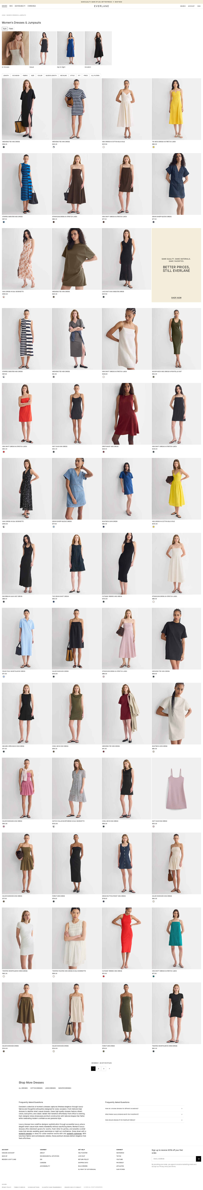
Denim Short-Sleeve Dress (161, 217)
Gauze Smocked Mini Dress (12, 821)
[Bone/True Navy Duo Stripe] (3, 376)
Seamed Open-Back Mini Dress (13, 746)
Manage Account (8, 1153)
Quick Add (25, 136)
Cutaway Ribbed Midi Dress (112, 596)
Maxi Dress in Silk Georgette (13, 291)
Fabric (11, 29)
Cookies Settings (33, 1187)
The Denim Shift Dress (60, 596)
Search (183, 6)
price (86, 75)
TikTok (118, 1156)
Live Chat (81, 1156)
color (40, 75)
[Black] (3, 147)
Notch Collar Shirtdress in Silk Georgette (68, 821)
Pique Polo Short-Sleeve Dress (13, 671)
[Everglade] (153, 976)
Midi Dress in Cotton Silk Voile (113, 142)
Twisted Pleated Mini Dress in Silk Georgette (69, 971)
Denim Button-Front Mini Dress (114, 896)
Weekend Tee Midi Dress (11, 142)
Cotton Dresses (36, 1088)
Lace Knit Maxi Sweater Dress (113, 291)
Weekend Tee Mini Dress (61, 142)
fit (79, 75)
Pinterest (120, 1163)
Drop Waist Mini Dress (110, 446)
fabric (25, 75)
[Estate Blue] (103, 526)
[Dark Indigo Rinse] (153, 222)
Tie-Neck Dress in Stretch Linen (164, 142)
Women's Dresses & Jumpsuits (16, 15)
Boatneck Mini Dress (109, 521)
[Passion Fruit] (153, 147)
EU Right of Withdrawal (87, 1169)
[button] (199, 6)
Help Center (82, 1153)
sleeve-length (51, 75)
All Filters (95, 75)
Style (4, 29)
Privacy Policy (164, 1166)
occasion (15, 75)
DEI (41, 1159)
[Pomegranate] (103, 451)
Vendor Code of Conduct (72, 1187)
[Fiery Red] (3, 451)
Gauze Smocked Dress (60, 671)
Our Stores (120, 1169)
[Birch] (153, 901)
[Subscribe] (198, 1159)
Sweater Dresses (64, 1088)
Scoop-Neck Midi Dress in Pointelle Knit (167, 371)
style (72, 75)
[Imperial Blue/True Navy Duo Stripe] (3, 222)
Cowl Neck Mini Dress (60, 746)
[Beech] (53, 297)
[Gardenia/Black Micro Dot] (53, 826)
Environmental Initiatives (49, 1156)
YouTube (119, 1159)
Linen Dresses (50, 1088)
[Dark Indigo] (53, 601)
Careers (43, 1163)
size (32, 75)
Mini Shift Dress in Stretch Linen (114, 217)
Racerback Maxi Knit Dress (12, 596)
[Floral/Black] (3, 526)
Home (3, 15)
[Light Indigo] (53, 526)
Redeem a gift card (9, 1159)
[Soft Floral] (3, 297)
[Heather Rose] (3, 826)
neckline (63, 75)
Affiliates (120, 1166)
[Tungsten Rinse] (103, 901)
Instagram (120, 1153)
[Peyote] (153, 751)
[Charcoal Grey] (53, 376)
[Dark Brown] (53, 222)
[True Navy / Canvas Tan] (53, 147)
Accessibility (45, 1166)
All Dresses (23, 1088)
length (6, 75)
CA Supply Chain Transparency (52, 1187)
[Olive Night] (153, 376)
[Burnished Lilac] (103, 676)
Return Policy (83, 1159)
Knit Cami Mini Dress (59, 446)
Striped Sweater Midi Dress (12, 217)
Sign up (4, 1156)
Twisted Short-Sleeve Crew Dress (14, 971)
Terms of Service (19, 1187)
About (42, 1153)
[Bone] (103, 147)
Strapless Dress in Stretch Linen (64, 217)
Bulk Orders (83, 1166)
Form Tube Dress (58, 896)
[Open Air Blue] (3, 676)
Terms (174, 1166)
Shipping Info (83, 1163)
